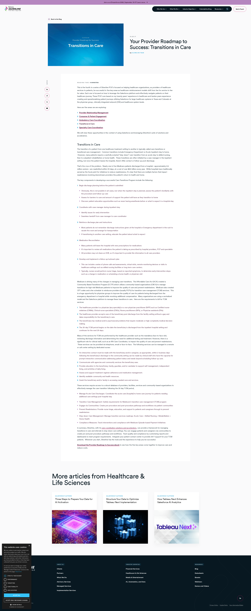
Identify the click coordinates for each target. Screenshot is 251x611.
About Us (60, 564)
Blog (196, 569)
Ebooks (197, 577)
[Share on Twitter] (47, 102)
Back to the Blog (56, 19)
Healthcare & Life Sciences (136, 573)
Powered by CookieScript (16, 607)
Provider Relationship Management (93, 113)
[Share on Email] (47, 108)
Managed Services (64, 586)
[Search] (227, 9)
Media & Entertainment (134, 577)
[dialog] (16, 576)
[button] (16, 604)
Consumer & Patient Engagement (93, 116)
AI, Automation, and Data (135, 582)
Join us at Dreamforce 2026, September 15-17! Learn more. (125, 2)
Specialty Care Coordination (91, 127)
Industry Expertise (189, 9)
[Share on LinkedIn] (47, 89)
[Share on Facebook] (47, 95)
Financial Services (133, 569)
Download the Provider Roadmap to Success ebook (98, 445)
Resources (218, 9)
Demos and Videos (202, 586)
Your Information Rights (236, 605)
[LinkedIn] (240, 598)
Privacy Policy (214, 605)
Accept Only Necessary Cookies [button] (17, 600)
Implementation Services (66, 590)
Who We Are (161, 9)
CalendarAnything (205, 9)
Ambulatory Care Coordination (92, 120)
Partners (60, 573)
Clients (59, 569)
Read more (18, 571)
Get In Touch (240, 9)
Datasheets (199, 573)
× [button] (29, 545)
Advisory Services (64, 582)
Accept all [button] (16, 595)
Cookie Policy (224, 605)
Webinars (198, 582)
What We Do (174, 9)
